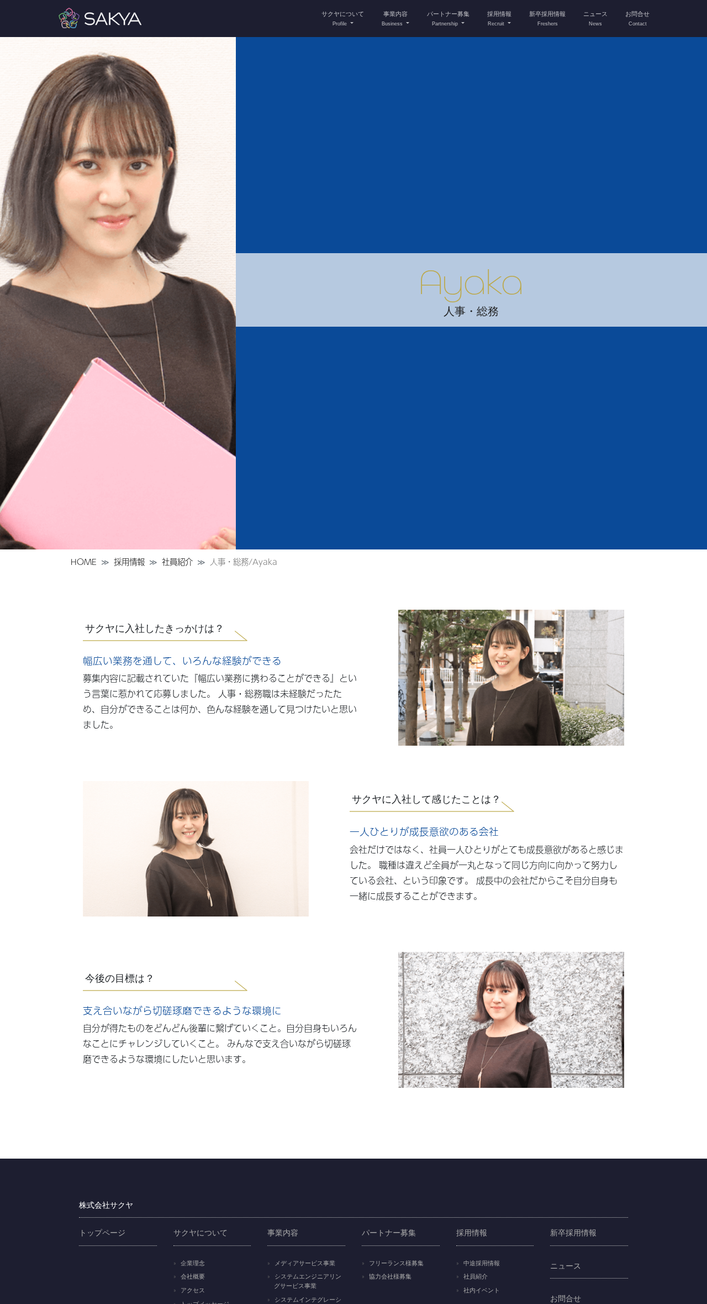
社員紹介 (177, 562)
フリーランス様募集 (396, 1263)
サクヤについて (200, 1232)
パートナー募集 (389, 1232)
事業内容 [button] (395, 19)
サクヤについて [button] (342, 19)
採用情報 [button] (499, 19)
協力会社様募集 (390, 1276)
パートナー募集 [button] (448, 19)
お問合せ (637, 19)
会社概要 (193, 1276)
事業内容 (282, 1232)
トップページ (102, 1232)
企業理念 (193, 1263)
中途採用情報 (481, 1263)
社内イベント (481, 1290)
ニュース (595, 19)
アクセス (193, 1290)
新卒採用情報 (547, 19)
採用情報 (129, 562)
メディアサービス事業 (305, 1263)
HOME (84, 562)
